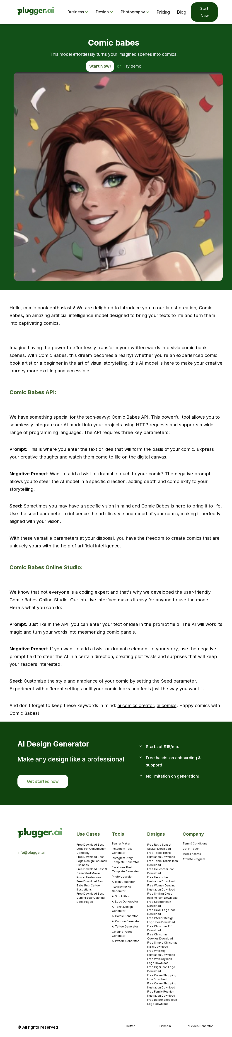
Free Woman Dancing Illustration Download (161, 887)
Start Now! (100, 66)
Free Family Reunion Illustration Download (161, 993)
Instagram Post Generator (122, 850)
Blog (181, 12)
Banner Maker (121, 843)
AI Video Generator (200, 1026)
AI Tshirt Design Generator (122, 909)
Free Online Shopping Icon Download (161, 977)
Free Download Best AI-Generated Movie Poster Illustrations (92, 873)
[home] (35, 12)
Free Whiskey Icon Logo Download (159, 961)
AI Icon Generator (123, 881)
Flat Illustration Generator (121, 889)
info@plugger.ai (31, 852)
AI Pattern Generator (125, 941)
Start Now (204, 12)
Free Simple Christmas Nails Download (162, 944)
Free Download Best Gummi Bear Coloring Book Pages (91, 897)
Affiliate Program (194, 859)
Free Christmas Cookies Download (160, 936)
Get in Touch (191, 848)
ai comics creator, (136, 705)
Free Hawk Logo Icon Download (161, 912)
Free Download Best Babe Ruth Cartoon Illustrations (90, 885)
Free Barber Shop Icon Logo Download (162, 1001)
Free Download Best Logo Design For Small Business (92, 861)
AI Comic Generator (125, 916)
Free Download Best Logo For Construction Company (91, 848)
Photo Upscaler (122, 876)
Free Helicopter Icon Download (160, 871)
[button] (79, 12)
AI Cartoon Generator (126, 921)
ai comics (166, 705)
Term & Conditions (195, 843)
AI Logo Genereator (125, 901)
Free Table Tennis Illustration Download (161, 855)
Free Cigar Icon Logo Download (161, 969)
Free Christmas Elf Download (159, 928)
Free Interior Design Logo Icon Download (161, 920)
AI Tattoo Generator (125, 926)
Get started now (43, 781)
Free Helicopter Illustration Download (161, 879)
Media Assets (192, 854)
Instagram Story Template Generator (125, 860)
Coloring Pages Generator (122, 933)
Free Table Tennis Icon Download (162, 863)
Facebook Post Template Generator (125, 869)
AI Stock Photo (121, 896)
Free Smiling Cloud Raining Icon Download (162, 895)
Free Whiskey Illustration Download (161, 952)
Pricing (163, 12)
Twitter (130, 1026)
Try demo (132, 66)
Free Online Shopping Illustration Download (161, 985)
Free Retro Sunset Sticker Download (159, 846)
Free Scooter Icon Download (159, 904)
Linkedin (165, 1026)
